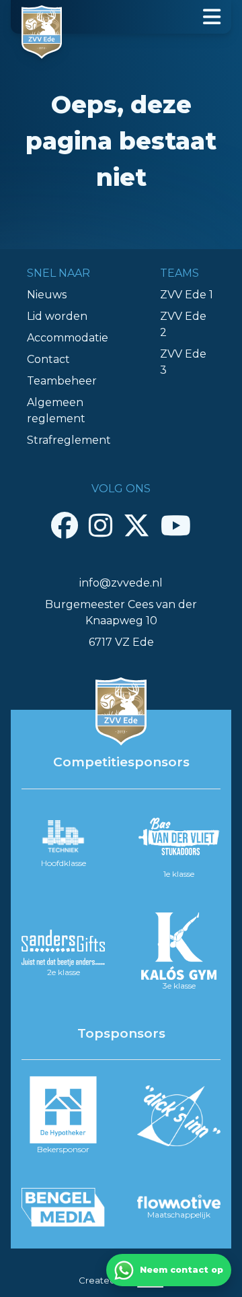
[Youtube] (176, 525)
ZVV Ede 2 (183, 324)
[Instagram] (100, 525)
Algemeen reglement (56, 410)
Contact (48, 359)
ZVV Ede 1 (186, 294)
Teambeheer (62, 380)
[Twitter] (136, 525)
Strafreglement (69, 440)
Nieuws (47, 294)
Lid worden (57, 316)
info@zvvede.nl (121, 582)
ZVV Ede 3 (183, 361)
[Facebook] (64, 525)
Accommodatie (67, 337)
